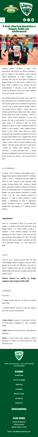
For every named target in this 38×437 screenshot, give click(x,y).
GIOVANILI (19, 389)
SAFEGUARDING (19, 409)
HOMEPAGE (19, 375)
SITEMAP (19, 371)
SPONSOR (19, 398)
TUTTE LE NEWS (19, 380)
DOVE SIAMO (19, 418)
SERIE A (18, 384)
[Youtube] (32, 19)
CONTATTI (19, 403)
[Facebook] (24, 19)
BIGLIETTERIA (19, 394)
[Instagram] (28, 19)
